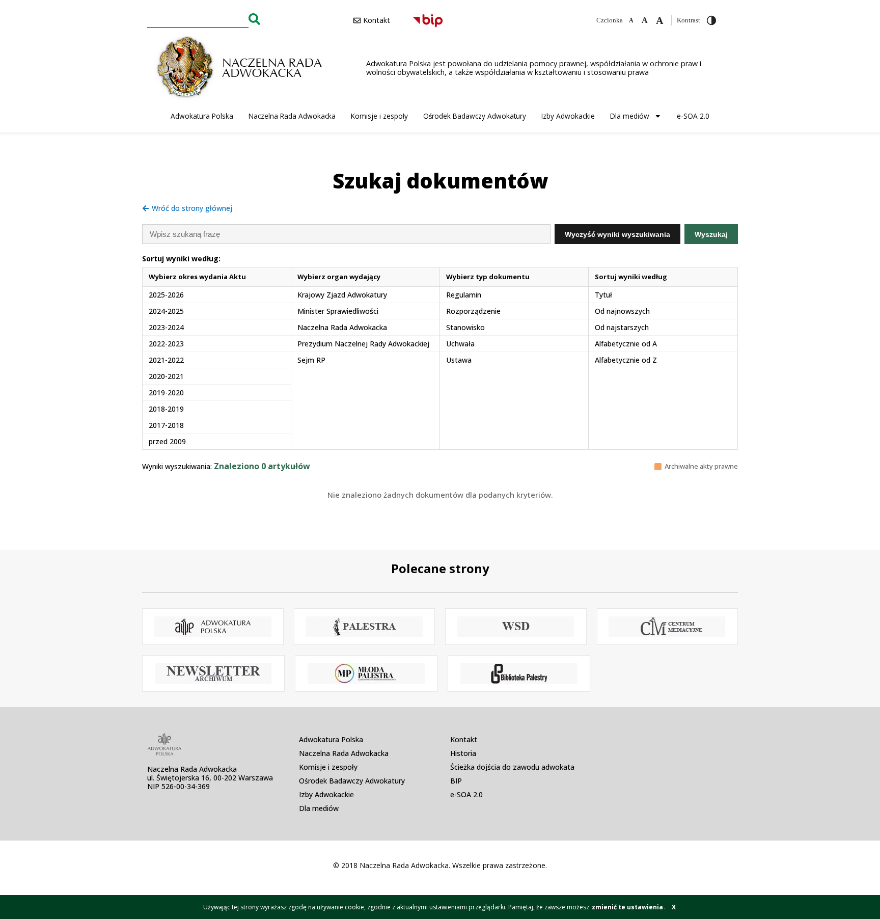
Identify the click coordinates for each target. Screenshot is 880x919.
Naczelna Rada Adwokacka (292, 116)
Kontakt (463, 739)
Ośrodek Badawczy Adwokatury (474, 116)
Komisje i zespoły (379, 116)
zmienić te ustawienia (627, 907)
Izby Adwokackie (568, 116)
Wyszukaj (711, 234)
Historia (463, 753)
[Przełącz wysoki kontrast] (711, 20)
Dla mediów (629, 116)
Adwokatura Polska (202, 116)
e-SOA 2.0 (693, 116)
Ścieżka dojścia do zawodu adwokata (512, 767)
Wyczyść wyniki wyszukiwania (617, 234)
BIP (456, 781)
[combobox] (198, 19)
